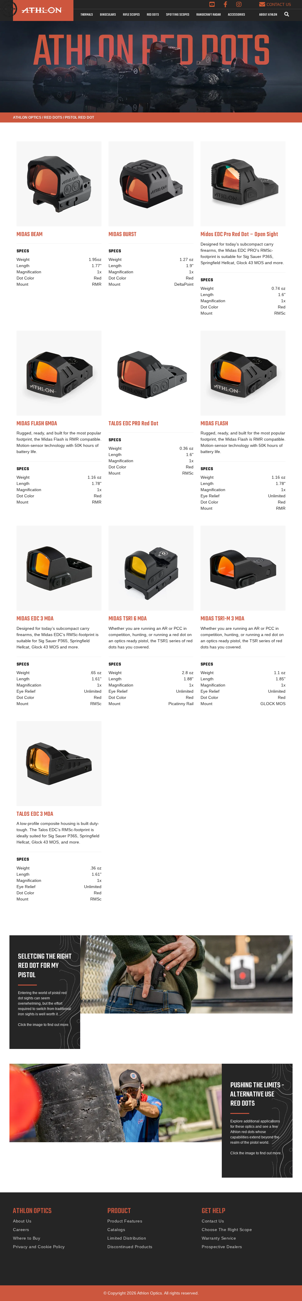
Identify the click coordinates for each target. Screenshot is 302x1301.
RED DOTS (53, 117)
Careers (21, 1229)
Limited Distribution (126, 1238)
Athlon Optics (27, 117)
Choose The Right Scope (227, 1229)
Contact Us (213, 1221)
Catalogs (116, 1229)
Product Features (124, 1221)
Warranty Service (219, 1238)
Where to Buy (26, 1238)
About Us (22, 1221)
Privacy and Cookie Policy (39, 1246)
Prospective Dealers (222, 1246)
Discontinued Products (129, 1246)
